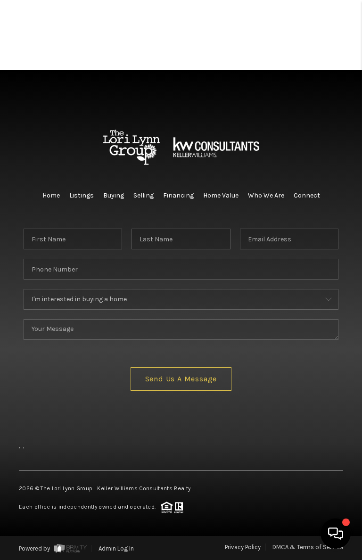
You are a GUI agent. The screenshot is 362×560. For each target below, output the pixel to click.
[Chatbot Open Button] (336, 534)
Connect (307, 195)
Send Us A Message (181, 378)
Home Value (221, 195)
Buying (113, 195)
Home (51, 195)
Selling (143, 195)
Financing (178, 195)
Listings (81, 195)
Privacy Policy (243, 547)
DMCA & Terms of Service (307, 547)
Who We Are (266, 195)
